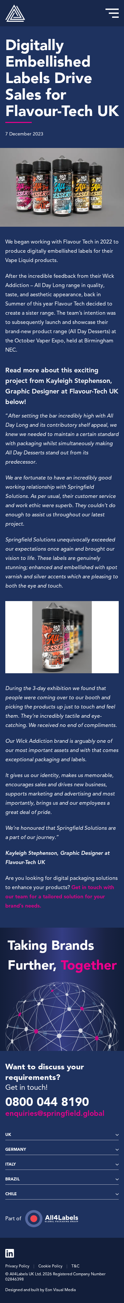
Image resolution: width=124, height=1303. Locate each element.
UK (8, 1134)
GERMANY (15, 1149)
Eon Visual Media (60, 1289)
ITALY (10, 1164)
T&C (75, 1265)
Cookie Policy (50, 1265)
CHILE (11, 1193)
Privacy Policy (17, 1265)
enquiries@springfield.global (54, 1113)
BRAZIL (12, 1178)
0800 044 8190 (47, 1102)
